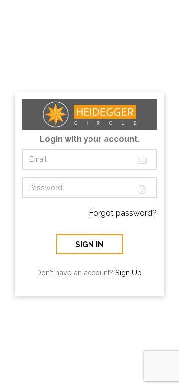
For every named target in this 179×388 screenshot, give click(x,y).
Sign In (89, 244)
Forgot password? (123, 213)
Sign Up (128, 272)
